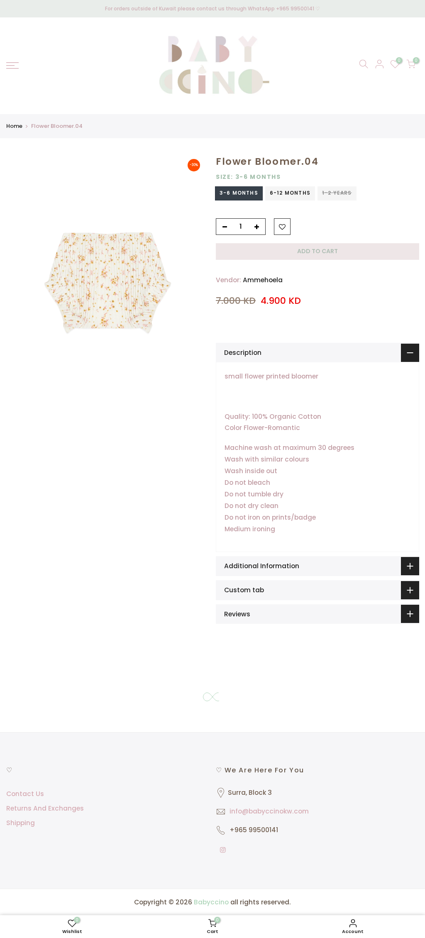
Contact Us (25, 793)
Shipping (20, 822)
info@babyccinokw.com (269, 811)
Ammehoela (263, 280)
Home (14, 126)
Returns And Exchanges (45, 808)
